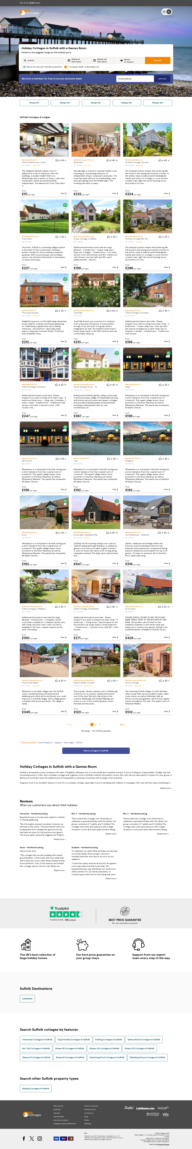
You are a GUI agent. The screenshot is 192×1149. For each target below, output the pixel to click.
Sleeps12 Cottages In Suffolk (70, 1057)
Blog (86, 1116)
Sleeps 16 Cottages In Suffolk (69, 1048)
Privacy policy (90, 1109)
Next (122, 724)
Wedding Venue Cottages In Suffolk (147, 1057)
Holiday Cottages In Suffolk (35, 1088)
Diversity (57, 1109)
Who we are (58, 1106)
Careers (57, 1113)
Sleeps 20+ (157, 102)
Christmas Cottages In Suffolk (37, 1039)
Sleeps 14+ (127, 102)
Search (157, 60)
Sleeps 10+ (65, 102)
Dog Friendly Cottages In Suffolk (74, 1039)
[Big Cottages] (28, 11)
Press (86, 1120)
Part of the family (30, 3)
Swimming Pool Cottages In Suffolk (107, 1057)
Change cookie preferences (65, 1123)
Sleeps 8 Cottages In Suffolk (36, 1057)
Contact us (88, 1113)
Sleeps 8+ (34, 102)
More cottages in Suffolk (96, 750)
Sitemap (87, 1123)
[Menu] (166, 11)
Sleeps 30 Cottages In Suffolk (139, 1048)
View (63, 193)
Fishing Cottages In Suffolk (108, 1039)
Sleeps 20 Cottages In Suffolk (104, 1048)
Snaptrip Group (163, 1144)
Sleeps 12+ (96, 102)
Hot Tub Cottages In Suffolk (36, 1048)
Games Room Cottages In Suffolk (143, 1039)
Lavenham (27, 998)
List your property (61, 1120)
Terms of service (91, 1106)
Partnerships (59, 1116)
